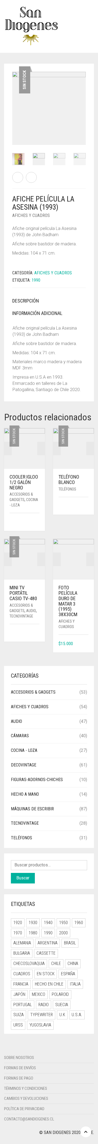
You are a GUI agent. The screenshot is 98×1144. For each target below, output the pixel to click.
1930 (33, 922)
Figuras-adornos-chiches (37, 779)
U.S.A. (77, 1014)
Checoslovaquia (29, 963)
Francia (20, 984)
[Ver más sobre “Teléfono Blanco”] (86, 506)
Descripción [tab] (25, 301)
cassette (46, 953)
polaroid (60, 994)
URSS (18, 1025)
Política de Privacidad (24, 1108)
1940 (48, 922)
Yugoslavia (40, 1025)
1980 (33, 932)
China (73, 963)
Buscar (22, 877)
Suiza (18, 1014)
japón (19, 994)
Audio (31, 611)
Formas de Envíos (20, 1067)
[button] (86, 644)
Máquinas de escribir (32, 808)
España (68, 973)
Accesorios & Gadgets (33, 692)
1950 (63, 922)
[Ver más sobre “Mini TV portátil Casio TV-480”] (37, 633)
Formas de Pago (18, 1078)
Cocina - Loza (24, 750)
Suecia (61, 1004)
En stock (45, 973)
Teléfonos (67, 489)
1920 (17, 922)
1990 (36, 280)
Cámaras (20, 735)
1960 (78, 922)
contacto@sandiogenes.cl (29, 1119)
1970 (17, 932)
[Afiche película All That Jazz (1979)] (17, 177)
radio (43, 1004)
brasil (70, 942)
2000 (63, 932)
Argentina (47, 942)
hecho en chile (49, 984)
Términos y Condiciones (25, 1088)
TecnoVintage (21, 616)
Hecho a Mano (25, 794)
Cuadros (21, 973)
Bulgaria (21, 953)
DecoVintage (23, 765)
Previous (15, 101)
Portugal (22, 1004)
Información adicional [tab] (37, 313)
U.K (62, 1014)
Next (83, 101)
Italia (75, 984)
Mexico (38, 994)
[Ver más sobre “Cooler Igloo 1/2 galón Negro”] (37, 522)
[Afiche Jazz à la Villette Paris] (31, 177)
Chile (56, 963)
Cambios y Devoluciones (26, 1098)
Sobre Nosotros (19, 1057)
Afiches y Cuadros (31, 215)
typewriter (41, 1014)
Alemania (22, 942)
